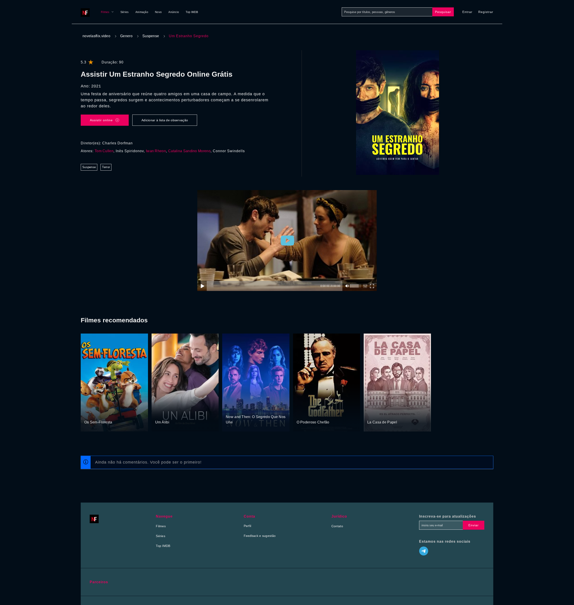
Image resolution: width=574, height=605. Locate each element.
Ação (175, 413)
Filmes (105, 12)
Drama (302, 413)
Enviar (473, 525)
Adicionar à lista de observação (164, 120)
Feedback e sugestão (260, 536)
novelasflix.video (96, 36)
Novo (158, 12)
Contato (337, 526)
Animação (141, 12)
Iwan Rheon (156, 151)
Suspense (150, 36)
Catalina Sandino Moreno (189, 151)
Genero (126, 36)
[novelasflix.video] (86, 12)
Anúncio (173, 12)
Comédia (105, 413)
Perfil (247, 526)
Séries (124, 12)
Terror (106, 167)
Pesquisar (443, 12)
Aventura (91, 413)
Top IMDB (192, 12)
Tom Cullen (104, 151)
